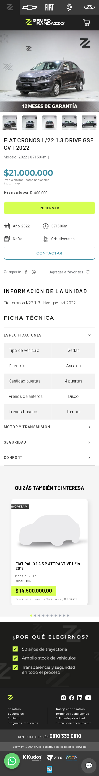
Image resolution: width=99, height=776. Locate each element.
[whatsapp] (34, 272)
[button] (31, 616)
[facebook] (26, 272)
